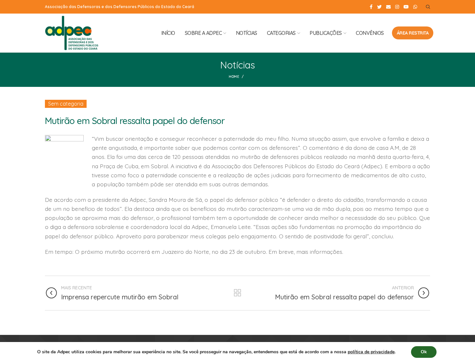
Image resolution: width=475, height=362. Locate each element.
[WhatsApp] (415, 7)
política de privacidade (371, 352)
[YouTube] (406, 7)
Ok (424, 352)
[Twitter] (379, 7)
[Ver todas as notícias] (237, 293)
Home (234, 76)
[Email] (388, 7)
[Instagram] (397, 7)
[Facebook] (371, 7)
